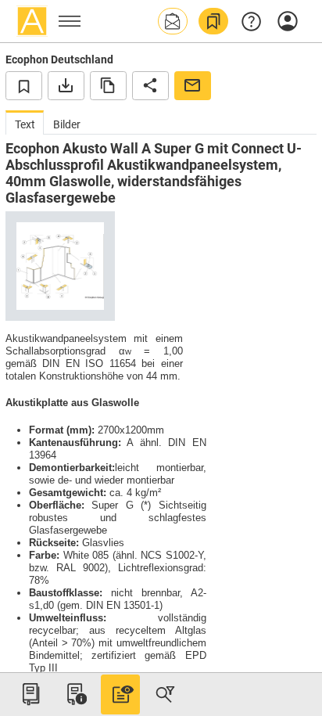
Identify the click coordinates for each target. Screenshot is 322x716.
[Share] (150, 85)
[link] (213, 21)
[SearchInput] (164, 694)
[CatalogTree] (30, 694)
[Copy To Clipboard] (108, 85)
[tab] (24, 122)
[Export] (66, 85)
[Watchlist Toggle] (23, 85)
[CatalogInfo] (75, 694)
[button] (173, 21)
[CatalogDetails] (120, 694)
